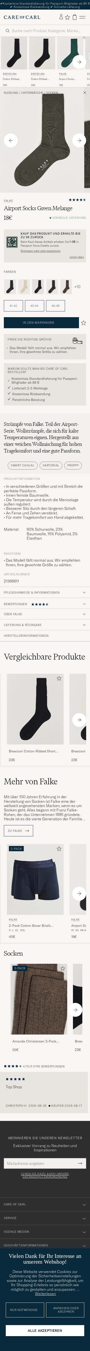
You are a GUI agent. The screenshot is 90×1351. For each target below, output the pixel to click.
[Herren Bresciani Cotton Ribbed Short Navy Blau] (14, 53)
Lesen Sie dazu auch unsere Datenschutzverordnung (45, 1175)
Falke (63, 74)
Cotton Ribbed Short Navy (11, 79)
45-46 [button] (56, 306)
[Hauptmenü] (82, 17)
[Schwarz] (38, 286)
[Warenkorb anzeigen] (74, 17)
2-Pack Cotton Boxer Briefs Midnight (30, 925)
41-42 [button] (13, 306)
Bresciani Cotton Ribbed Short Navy (32, 751)
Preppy (73, 465)
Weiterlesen (45, 1293)
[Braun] (52, 286)
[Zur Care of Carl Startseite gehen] (22, 17)
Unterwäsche (32, 93)
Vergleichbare (44, 657)
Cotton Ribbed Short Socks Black (41, 79)
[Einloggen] (61, 17)
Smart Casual (23, 465)
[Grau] (10, 286)
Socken (52, 93)
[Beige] (24, 286)
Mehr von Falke (31, 781)
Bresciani (10, 74)
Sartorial (51, 465)
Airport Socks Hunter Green (66, 79)
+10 (77, 286)
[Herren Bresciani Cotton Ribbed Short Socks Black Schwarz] (42, 53)
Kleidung (11, 93)
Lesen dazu (77, 257)
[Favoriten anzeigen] (67, 17)
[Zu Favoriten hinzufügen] (58, 679)
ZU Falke (15, 831)
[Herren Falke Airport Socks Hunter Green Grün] (70, 53)
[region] (45, 1092)
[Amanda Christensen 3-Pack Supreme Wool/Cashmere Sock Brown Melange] (39, 1037)
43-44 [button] (34, 306)
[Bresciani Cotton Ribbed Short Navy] (35, 747)
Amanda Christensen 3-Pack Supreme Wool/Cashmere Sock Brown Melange (36, 1041)
